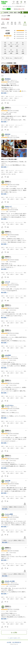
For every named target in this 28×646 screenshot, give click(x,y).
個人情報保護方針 (16, 642)
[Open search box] (3, 58)
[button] (5, 69)
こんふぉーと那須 (5, 15)
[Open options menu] (26, 79)
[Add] (25, 16)
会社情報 (9, 642)
